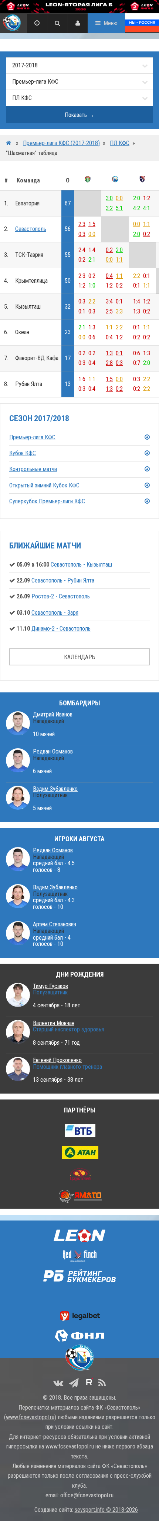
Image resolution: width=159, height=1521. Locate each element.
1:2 (109, 285)
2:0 (136, 234)
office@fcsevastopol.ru (87, 1495)
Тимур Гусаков (50, 986)
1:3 (109, 353)
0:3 (81, 234)
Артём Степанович (54, 924)
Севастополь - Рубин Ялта (62, 580)
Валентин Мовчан (53, 1023)
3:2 (109, 208)
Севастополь (30, 228)
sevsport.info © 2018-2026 (106, 1509)
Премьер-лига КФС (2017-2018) (61, 143)
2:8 (109, 362)
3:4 (109, 301)
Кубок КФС (22, 453)
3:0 (109, 198)
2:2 (119, 327)
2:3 (81, 224)
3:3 (119, 311)
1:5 (91, 224)
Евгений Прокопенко (57, 1060)
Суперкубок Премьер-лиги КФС (47, 501)
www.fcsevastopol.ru (30, 1417)
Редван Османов (53, 751)
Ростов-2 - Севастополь (60, 596)
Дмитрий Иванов (52, 714)
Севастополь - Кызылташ (81, 564)
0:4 (109, 275)
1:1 (146, 224)
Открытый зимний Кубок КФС (44, 485)
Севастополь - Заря (54, 612)
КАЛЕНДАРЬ (79, 657)
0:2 (146, 234)
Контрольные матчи (33, 469)
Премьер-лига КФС (32, 437)
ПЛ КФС (119, 143)
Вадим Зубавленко (55, 788)
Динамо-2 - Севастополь (61, 628)
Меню (111, 23)
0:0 (119, 198)
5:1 (119, 208)
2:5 (109, 311)
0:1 (119, 301)
